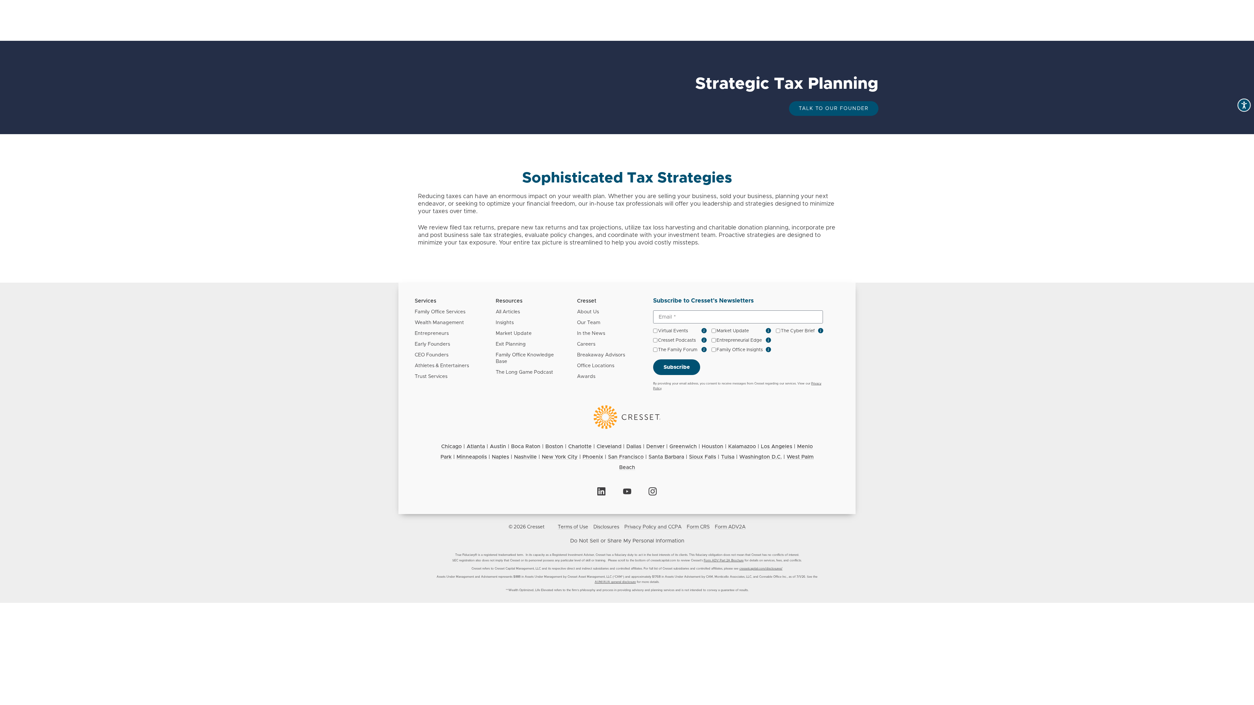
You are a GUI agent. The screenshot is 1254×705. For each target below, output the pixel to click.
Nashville (525, 457)
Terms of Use (573, 527)
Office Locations (595, 365)
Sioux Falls (702, 457)
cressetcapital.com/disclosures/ (760, 568)
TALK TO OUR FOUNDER (834, 108)
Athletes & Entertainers (442, 365)
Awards (586, 376)
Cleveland (609, 446)
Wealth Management (439, 322)
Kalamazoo (742, 446)
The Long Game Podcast (524, 372)
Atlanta (476, 446)
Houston (712, 446)
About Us (588, 311)
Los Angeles (776, 446)
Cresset (586, 301)
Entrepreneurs (432, 333)
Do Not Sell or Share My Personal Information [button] (627, 540)
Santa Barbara (666, 457)
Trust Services (431, 376)
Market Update (514, 333)
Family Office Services (440, 311)
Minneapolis (472, 457)
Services (425, 301)
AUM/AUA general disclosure (615, 582)
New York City (560, 457)
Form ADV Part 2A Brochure (724, 560)
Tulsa (727, 457)
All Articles (508, 311)
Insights (505, 322)
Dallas (633, 446)
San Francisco (626, 457)
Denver (655, 446)
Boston (554, 446)
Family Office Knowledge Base (525, 358)
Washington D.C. (760, 457)
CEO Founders (431, 354)
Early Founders (432, 344)
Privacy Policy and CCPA (653, 527)
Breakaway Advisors (601, 354)
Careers (586, 344)
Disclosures (606, 527)
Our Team (588, 322)
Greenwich (683, 446)
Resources (509, 301)
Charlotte (580, 446)
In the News (591, 333)
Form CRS (698, 527)
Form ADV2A (730, 527)
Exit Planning (511, 344)
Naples (500, 457)
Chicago (451, 446)
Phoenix (593, 457)
